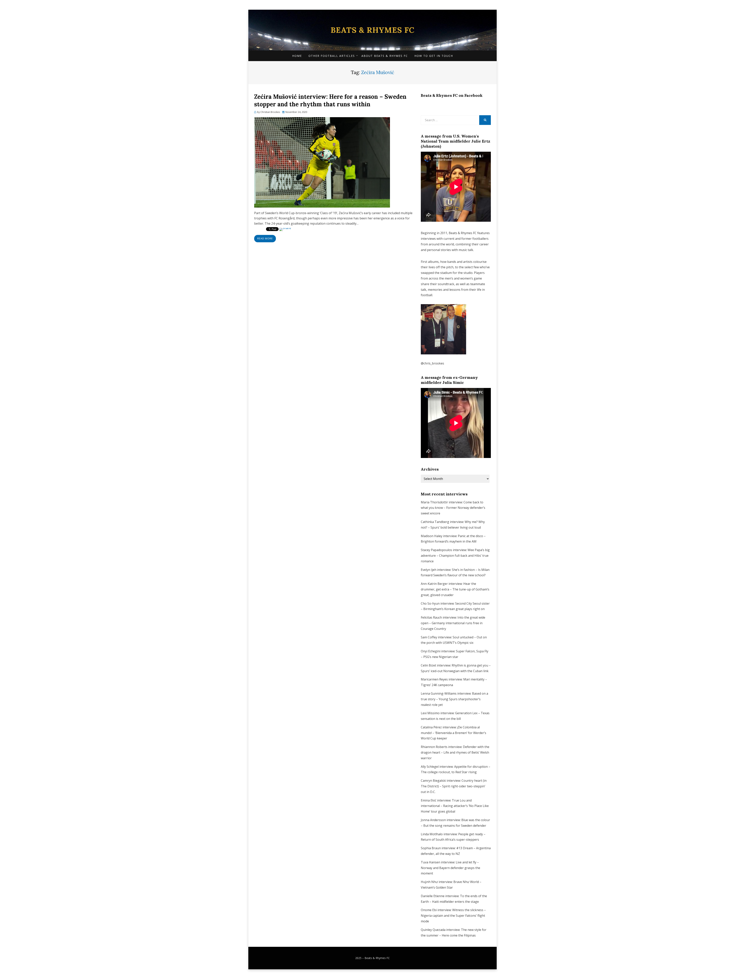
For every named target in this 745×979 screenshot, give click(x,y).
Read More (265, 238)
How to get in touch (433, 56)
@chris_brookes (432, 363)
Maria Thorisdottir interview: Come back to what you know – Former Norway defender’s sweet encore (453, 508)
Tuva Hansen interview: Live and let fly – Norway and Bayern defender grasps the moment (450, 868)
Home (297, 56)
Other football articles (331, 56)
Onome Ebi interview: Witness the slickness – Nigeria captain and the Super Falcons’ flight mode (453, 915)
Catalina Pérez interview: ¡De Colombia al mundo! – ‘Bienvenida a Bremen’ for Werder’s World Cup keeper (453, 733)
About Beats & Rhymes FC (384, 56)
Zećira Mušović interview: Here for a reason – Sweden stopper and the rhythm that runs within (330, 100)
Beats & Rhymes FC (372, 30)
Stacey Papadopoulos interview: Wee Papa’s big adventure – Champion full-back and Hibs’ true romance (455, 555)
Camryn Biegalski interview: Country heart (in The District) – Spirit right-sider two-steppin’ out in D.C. (454, 786)
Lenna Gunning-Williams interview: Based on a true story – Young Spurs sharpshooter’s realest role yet (454, 699)
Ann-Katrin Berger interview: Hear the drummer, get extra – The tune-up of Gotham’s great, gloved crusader (455, 589)
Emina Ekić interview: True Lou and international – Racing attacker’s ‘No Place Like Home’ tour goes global (455, 806)
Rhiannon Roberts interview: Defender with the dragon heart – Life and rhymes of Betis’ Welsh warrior (455, 752)
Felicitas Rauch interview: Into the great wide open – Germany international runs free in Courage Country (453, 623)
